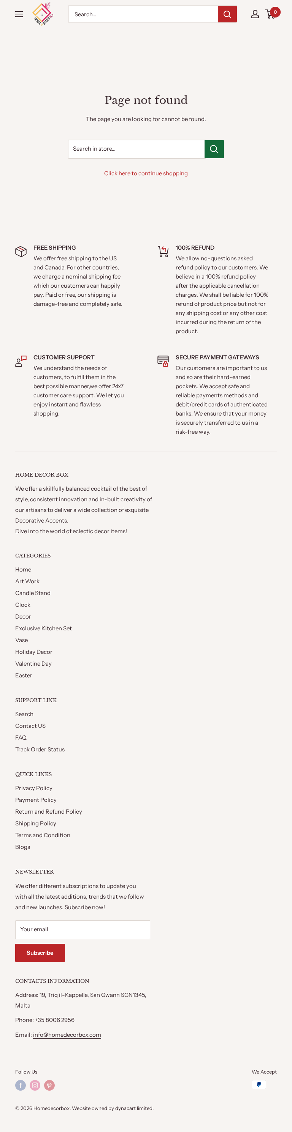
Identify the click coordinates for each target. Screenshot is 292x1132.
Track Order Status (40, 749)
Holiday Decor (33, 651)
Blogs (22, 846)
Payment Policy (36, 799)
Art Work (27, 581)
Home (23, 569)
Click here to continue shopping (146, 173)
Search (24, 714)
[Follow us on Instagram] (35, 1085)
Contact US (30, 725)
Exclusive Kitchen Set (43, 628)
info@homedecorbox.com (67, 1034)
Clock (22, 604)
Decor (23, 616)
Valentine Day (33, 663)
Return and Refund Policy (48, 811)
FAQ (21, 737)
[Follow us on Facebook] (20, 1085)
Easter (23, 675)
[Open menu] (19, 14)
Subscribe (40, 952)
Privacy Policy (33, 788)
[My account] (255, 14)
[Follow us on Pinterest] (49, 1085)
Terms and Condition (42, 835)
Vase (21, 640)
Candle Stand (33, 593)
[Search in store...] (214, 149)
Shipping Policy (35, 823)
